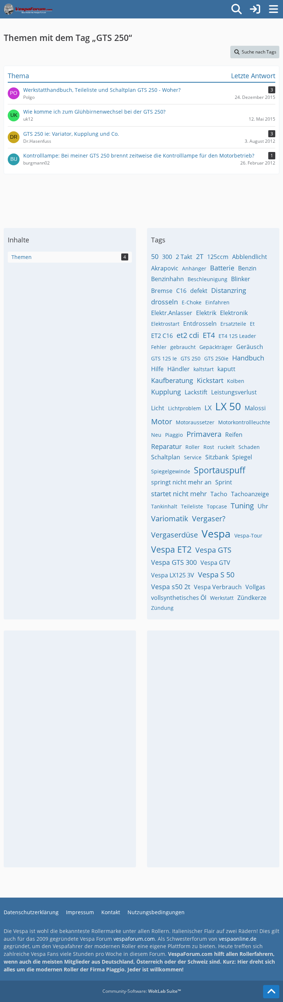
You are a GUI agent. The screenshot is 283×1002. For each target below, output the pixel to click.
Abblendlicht (249, 257)
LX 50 (228, 406)
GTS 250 (190, 358)
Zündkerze (251, 598)
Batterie (222, 267)
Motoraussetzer (195, 422)
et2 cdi (188, 335)
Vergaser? (209, 519)
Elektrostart (165, 323)
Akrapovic (164, 268)
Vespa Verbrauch (218, 587)
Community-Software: (141, 991)
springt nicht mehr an (181, 482)
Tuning (242, 506)
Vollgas (255, 587)
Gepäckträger (216, 346)
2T (199, 256)
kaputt (226, 369)
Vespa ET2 (171, 549)
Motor (161, 421)
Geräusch (249, 347)
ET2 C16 (162, 336)
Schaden (249, 446)
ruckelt (226, 446)
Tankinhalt (164, 506)
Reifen (233, 435)
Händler (178, 369)
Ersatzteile (233, 323)
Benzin (247, 268)
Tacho (218, 494)
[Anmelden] (255, 9)
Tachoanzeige (250, 494)
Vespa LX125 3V (172, 575)
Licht (157, 408)
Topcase (217, 506)
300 (167, 257)
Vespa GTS (213, 550)
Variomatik (169, 519)
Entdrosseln (200, 323)
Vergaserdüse (174, 535)
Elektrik (206, 313)
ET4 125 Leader (237, 335)
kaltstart (203, 369)
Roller (192, 446)
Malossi (255, 408)
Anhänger (194, 268)
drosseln (164, 301)
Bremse (161, 291)
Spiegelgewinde (170, 471)
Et (252, 323)
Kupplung (166, 391)
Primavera (203, 434)
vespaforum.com (134, 938)
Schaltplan (165, 457)
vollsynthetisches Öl (178, 598)
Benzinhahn (167, 279)
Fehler (159, 346)
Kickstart (210, 380)
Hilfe (157, 369)
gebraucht (183, 346)
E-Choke (192, 302)
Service (193, 457)
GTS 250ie (216, 358)
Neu (156, 434)
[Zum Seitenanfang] (271, 991)
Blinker (240, 279)
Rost (208, 446)
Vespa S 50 (216, 575)
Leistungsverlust (234, 392)
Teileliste (192, 506)
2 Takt (184, 257)
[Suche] (236, 9)
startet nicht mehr (179, 493)
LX (208, 407)
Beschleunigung (207, 279)
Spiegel (242, 457)
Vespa (216, 533)
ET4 (209, 335)
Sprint (223, 482)
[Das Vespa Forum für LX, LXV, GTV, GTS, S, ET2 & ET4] (28, 9)
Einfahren (217, 302)
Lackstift (196, 392)
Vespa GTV (215, 563)
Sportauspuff (219, 470)
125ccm (217, 257)
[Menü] (273, 9)
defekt (198, 291)
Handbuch (248, 357)
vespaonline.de (237, 938)
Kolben (235, 380)
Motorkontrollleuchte (244, 422)
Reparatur (166, 446)
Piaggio (174, 434)
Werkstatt (222, 597)
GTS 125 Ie (164, 358)
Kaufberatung (172, 380)
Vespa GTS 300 (174, 562)
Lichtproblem (184, 408)
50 (154, 256)
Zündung (162, 607)
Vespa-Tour (248, 535)
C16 (181, 291)
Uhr (263, 506)
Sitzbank (216, 457)
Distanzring (228, 290)
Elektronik (234, 313)
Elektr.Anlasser (171, 313)
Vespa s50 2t (170, 586)
